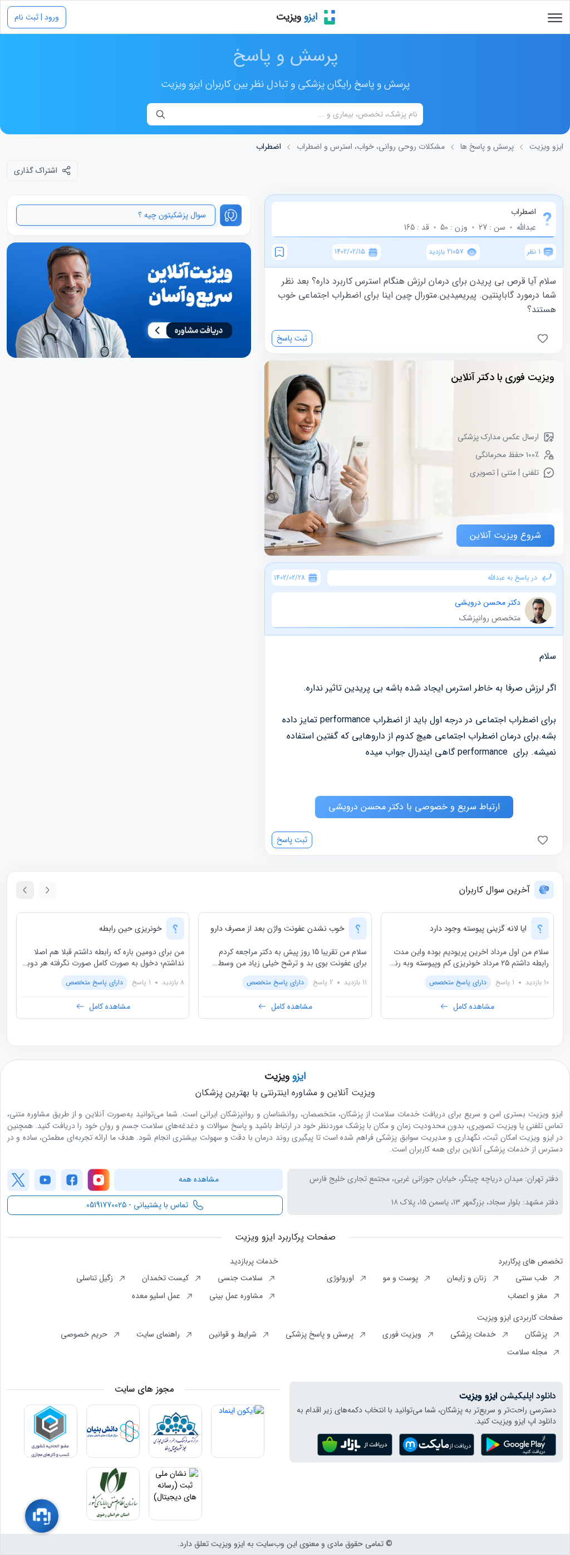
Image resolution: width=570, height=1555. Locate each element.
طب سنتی (532, 1278)
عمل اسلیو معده (157, 1296)
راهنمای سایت (159, 1334)
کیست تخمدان (166, 1278)
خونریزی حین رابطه (130, 928)
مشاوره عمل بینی (237, 1296)
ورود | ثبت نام (36, 17)
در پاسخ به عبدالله (512, 578)
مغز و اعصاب (528, 1296)
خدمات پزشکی (474, 1334)
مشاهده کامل (473, 1006)
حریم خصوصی (85, 1334)
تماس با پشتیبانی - (137, 1205)
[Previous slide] (47, 890)
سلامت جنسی (241, 1278)
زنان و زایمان (468, 1278)
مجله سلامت (528, 1352)
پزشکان (537, 1334)
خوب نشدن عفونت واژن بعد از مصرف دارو (277, 928)
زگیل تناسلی (95, 1278)
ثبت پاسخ (292, 338)
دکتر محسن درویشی (487, 602)
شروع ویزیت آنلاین (505, 535)
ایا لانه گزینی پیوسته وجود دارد (478, 928)
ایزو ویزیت (546, 147)
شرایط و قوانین (234, 1334)
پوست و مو (401, 1278)
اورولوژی (341, 1278)
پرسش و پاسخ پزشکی (321, 1334)
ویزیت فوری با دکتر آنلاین (502, 377)
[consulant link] (129, 300)
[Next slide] (25, 890)
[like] (545, 338)
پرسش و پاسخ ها (487, 147)
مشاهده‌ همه (199, 1179)
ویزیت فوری (403, 1334)
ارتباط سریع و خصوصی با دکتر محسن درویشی (414, 807)
